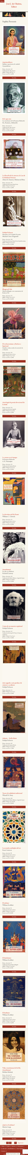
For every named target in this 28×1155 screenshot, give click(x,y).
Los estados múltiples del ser (11, 848)
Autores (14, 1146)
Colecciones (20, 1146)
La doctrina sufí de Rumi (10, 514)
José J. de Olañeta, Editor (14, 5)
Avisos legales (20, 1148)
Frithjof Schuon (7, 232)
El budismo (6, 1013)
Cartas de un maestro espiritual (12, 626)
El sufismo (5, 903)
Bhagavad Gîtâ (7, 289)
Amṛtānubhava (7, 62)
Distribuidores (11, 1148)
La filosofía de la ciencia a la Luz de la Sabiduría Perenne (13, 176)
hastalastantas (21, 1154)
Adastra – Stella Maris (9, 738)
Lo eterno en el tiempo (9, 457)
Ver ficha (14, 78)
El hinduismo (6, 958)
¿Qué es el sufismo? (8, 1125)
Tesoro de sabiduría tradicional (12, 793)
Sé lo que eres (6, 119)
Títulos (8, 1146)
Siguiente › (21, 1143)
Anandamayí (6, 569)
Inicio (3, 1146)
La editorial (3, 1148)
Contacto (3, 1151)
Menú (2, 1)
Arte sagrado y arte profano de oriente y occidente (12, 684)
